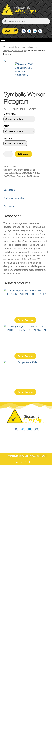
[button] (4, 60)
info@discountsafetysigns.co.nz (24, 447)
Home (10, 47)
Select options (25, 320)
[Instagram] (40, 31)
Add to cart (23, 154)
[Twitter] (29, 31)
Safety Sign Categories (26, 47)
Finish (7, 138)
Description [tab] (9, 189)
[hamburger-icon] (3, 40)
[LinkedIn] (35, 31)
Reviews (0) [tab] (9, 206)
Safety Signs (15, 173)
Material (9, 114)
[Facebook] (23, 31)
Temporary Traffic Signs (14, 51)
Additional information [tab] (14, 198)
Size (6, 126)
